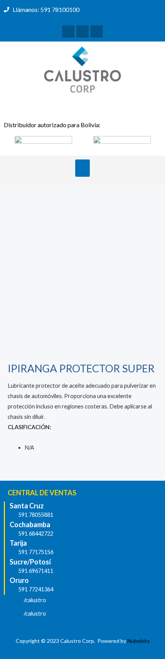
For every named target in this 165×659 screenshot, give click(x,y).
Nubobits (138, 640)
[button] (82, 168)
